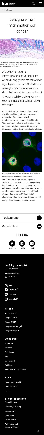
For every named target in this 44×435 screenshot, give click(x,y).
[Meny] (40, 3)
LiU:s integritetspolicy (13, 406)
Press (7, 356)
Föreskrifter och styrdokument (16, 369)
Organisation (9, 352)
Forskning (8, 10)
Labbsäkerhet (10, 360)
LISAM (7, 390)
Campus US (9, 322)
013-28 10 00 (12, 276)
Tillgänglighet (10, 415)
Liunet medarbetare (12, 382)
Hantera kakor (10, 411)
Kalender (8, 347)
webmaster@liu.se (11, 427)
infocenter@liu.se (13, 273)
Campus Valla (10, 317)
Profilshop (8, 365)
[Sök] (33, 3)
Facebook (12, 289)
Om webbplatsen (11, 402)
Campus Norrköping (12, 326)
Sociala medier (10, 419)
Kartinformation (10, 313)
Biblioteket (9, 343)
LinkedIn (12, 299)
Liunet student (10, 386)
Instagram (12, 294)
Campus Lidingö (11, 330)
